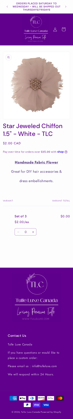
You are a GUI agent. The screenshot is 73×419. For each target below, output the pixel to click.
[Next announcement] (66, 6)
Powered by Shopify (51, 412)
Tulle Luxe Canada (30, 412)
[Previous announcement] (7, 6)
